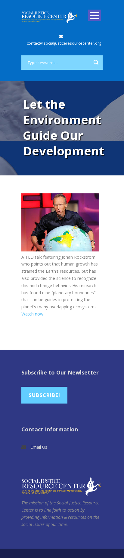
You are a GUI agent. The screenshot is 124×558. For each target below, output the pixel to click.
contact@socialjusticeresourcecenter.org (64, 43)
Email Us (38, 447)
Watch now (32, 314)
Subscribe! (44, 395)
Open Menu (94, 15)
